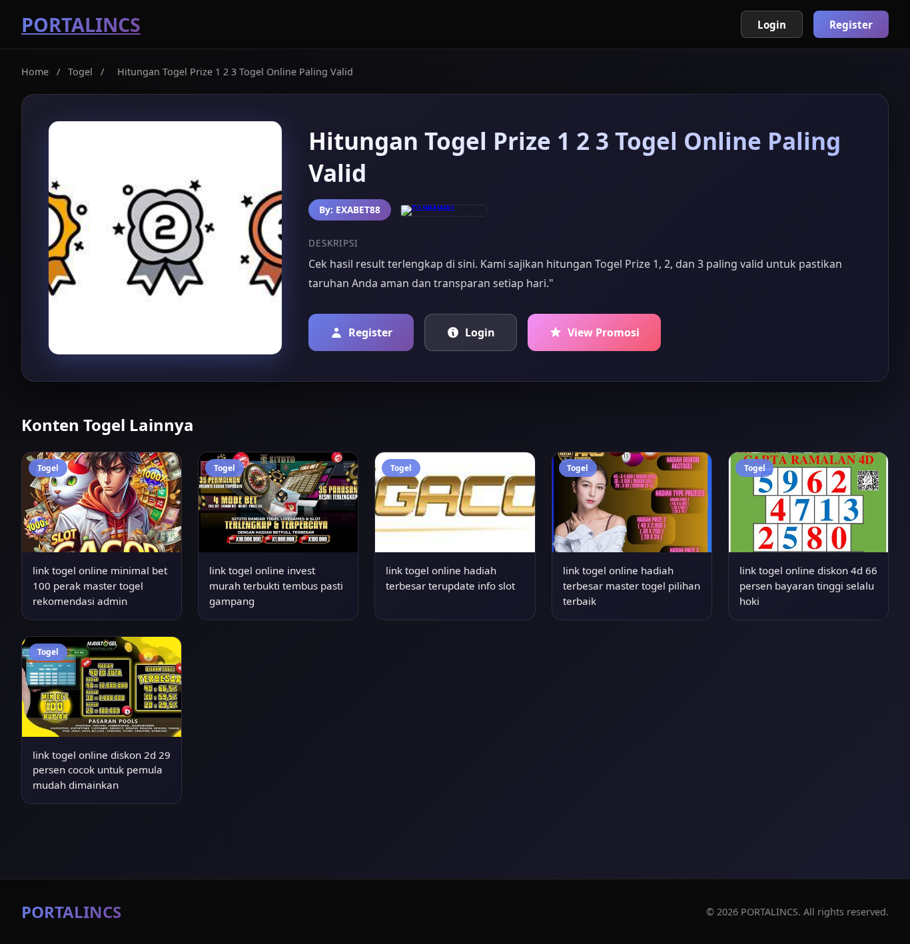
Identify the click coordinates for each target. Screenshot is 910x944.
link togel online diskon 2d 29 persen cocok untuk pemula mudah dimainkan (102, 770)
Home (35, 71)
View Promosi (604, 332)
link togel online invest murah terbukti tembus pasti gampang (276, 586)
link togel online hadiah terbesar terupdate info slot (450, 578)
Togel (80, 71)
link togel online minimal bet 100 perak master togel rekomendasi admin (100, 586)
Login (771, 24)
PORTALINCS (81, 24)
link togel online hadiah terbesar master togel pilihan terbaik (631, 586)
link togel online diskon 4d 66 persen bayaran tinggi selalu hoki (808, 586)
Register (851, 24)
